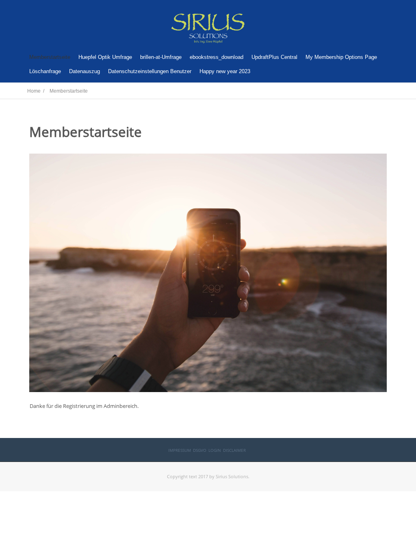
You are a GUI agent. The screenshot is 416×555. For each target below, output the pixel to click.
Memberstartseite (49, 57)
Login (214, 450)
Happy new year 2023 (224, 71)
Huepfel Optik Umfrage (105, 57)
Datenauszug (84, 71)
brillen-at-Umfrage (161, 57)
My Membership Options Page (341, 57)
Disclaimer (234, 450)
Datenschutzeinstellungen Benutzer (149, 71)
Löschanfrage (45, 71)
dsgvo (199, 450)
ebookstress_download (216, 57)
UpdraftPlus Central (274, 57)
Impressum (179, 450)
